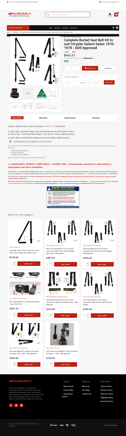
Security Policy (107, 401)
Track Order (68, 390)
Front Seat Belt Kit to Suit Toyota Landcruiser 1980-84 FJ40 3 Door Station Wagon (97, 302)
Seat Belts (16, 32)
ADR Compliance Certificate (20, 151)
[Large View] (14, 93)
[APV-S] (38, 241)
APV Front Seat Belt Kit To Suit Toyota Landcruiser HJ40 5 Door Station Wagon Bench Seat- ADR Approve (60, 251)
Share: (67, 52)
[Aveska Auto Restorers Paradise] (19, 14)
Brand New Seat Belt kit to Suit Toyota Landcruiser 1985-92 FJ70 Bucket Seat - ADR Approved (62, 302)
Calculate (110, 82)
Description (17, 117)
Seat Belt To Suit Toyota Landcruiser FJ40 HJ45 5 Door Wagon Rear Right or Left (24, 251)
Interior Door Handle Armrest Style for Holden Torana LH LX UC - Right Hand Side (17, 428)
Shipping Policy (107, 397)
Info (94, 58)
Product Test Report (18, 153)
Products (65, 28)
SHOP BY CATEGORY (15, 28)
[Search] (48, 14)
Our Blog (85, 390)
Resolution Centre (67, 395)
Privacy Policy (107, 390)
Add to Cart (91, 68)
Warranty (43, 117)
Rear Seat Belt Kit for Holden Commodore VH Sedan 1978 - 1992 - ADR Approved (24, 352)
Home (51, 28)
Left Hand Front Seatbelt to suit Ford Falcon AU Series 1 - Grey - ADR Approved (62, 352)
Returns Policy (107, 393)
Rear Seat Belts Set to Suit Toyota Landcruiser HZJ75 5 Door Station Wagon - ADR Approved (98, 251)
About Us (57, 28)
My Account (68, 386)
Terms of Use (106, 386)
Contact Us (73, 28)
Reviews (96, 117)
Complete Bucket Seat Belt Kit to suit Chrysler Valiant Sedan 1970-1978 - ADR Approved (47, 32)
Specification (69, 117)
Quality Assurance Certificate (20, 155)
